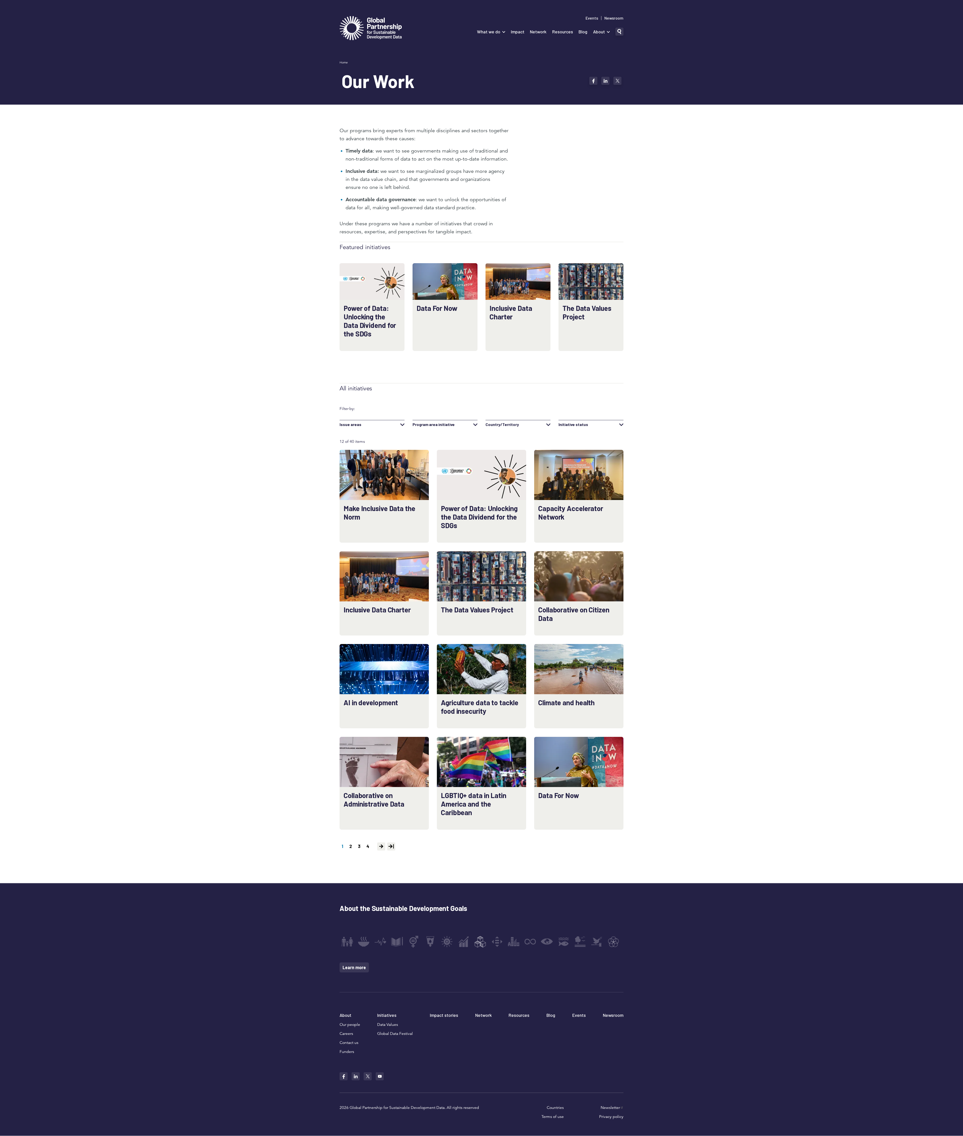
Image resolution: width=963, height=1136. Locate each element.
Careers (346, 1033)
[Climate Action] (546, 941)
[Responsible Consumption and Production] (530, 941)
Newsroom (613, 18)
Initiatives (386, 1015)
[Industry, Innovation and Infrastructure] (480, 941)
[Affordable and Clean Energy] (446, 941)
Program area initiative (434, 424)
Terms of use (552, 1116)
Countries (555, 1107)
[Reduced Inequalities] (497, 941)
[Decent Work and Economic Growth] (463, 941)
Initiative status (573, 424)
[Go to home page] (371, 28)
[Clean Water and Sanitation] (430, 941)
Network (538, 31)
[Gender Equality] (413, 941)
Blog (583, 31)
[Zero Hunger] (363, 941)
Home (344, 62)
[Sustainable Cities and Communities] (513, 941)
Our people (350, 1024)
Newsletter (610, 1107)
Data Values (387, 1024)
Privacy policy (611, 1116)
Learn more (354, 967)
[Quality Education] (397, 941)
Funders (347, 1051)
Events (592, 18)
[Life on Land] (580, 941)
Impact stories (444, 1015)
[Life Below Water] (563, 941)
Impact (517, 31)
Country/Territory (502, 424)
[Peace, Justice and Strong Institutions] (596, 941)
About (599, 31)
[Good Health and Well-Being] (380, 941)
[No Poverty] (347, 941)
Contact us (349, 1042)
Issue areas (350, 424)
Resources (562, 31)
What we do (488, 31)
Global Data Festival (395, 1033)
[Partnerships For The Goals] (613, 941)
